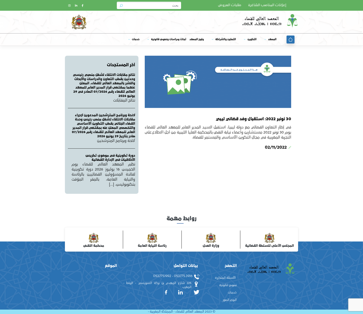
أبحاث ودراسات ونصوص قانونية (168, 39)
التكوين (251, 39)
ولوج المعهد (196, 39)
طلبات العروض (229, 5)
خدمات (135, 39)
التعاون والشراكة (225, 39)
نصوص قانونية (228, 285)
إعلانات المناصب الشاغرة (267, 5)
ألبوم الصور (230, 299)
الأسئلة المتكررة (225, 277)
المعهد (272, 39)
